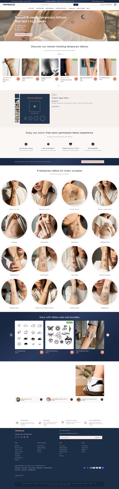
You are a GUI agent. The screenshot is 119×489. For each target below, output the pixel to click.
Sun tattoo (60, 484)
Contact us (62, 455)
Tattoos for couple (18, 451)
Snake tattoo (85, 483)
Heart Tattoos (42, 483)
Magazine (84, 449)
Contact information (48, 467)
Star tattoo (52, 483)
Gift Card (39, 451)
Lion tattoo (47, 483)
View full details (55, 106)
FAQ (60, 453)
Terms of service (32, 467)
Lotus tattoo (80, 483)
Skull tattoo (91, 483)
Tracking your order (63, 451)
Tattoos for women (19, 447)
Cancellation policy (32, 469)
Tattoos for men (18, 449)
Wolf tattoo (69, 483)
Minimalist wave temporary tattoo (89, 399)
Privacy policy (24, 467)
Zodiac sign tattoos (19, 457)
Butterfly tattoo (36, 483)
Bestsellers (17, 445)
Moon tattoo (57, 483)
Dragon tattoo (74, 483)
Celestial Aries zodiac (104, 77)
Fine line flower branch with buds (86, 78)
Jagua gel (39, 449)
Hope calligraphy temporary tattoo (59, 399)
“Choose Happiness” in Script (27, 78)
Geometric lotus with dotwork (46, 78)
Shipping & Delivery (63, 447)
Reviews (83, 451)
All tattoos (17, 459)
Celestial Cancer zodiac (66, 79)
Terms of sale (17, 469)
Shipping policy (40, 467)
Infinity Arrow (6, 79)
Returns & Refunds (63, 449)
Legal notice (24, 469)
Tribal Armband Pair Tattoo (82, 351)
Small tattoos (17, 455)
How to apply (62, 445)
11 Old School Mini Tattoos (52, 351)
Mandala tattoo (63, 483)
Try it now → (68, 1)
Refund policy (17, 467)
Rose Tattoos (30, 483)
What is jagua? (85, 445)
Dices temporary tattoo (26, 399)
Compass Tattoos (67, 484)
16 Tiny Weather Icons (20, 351)
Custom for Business (41, 447)
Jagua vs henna (85, 447)
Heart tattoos (17, 453)
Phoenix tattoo (55, 484)
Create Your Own (40, 445)
